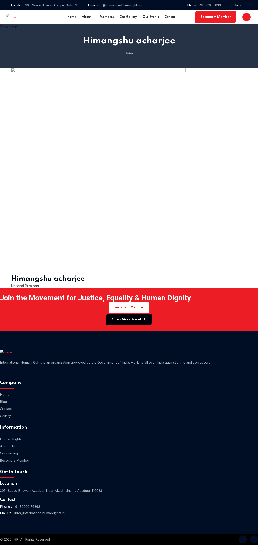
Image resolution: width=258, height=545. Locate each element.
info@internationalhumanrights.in (119, 5)
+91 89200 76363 (210, 5)
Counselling (9, 453)
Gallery (5, 416)
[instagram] (254, 539)
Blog (3, 402)
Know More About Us (129, 319)
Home (129, 53)
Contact (6, 409)
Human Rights (11, 439)
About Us (7, 446)
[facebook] (243, 539)
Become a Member (129, 307)
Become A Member (215, 17)
